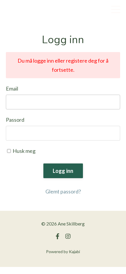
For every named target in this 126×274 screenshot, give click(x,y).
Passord (15, 119)
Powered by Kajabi (63, 251)
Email (12, 88)
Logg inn (63, 171)
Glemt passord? (63, 191)
